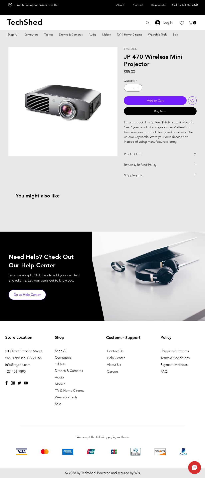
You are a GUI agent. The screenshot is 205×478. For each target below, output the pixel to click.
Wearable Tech (66, 397)
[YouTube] (25, 382)
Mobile (60, 384)
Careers (113, 371)
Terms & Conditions (175, 358)
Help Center (116, 358)
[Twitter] (19, 382)
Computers (63, 357)
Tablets (60, 364)
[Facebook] (6, 382)
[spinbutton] (133, 87)
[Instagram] (12, 382)
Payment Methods (174, 365)
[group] (102, 208)
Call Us (185, 5)
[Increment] (139, 87)
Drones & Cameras (69, 371)
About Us (114, 365)
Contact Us (115, 351)
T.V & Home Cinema (69, 391)
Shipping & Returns (175, 351)
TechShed (24, 22)
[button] (193, 22)
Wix (137, 473)
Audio (59, 377)
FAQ (164, 371)
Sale (58, 404)
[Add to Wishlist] (192, 100)
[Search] (147, 23)
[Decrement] (127, 87)
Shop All (61, 351)
